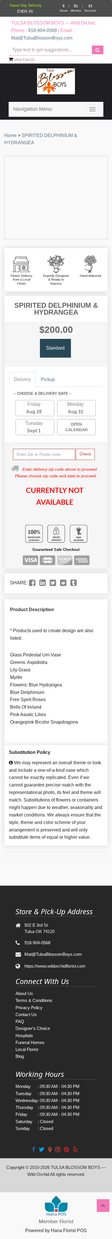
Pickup (48, 379)
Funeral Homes (30, 1042)
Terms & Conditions (34, 1000)
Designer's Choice (33, 1028)
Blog (20, 1056)
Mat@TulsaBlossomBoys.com (41, 37)
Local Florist (27, 1049)
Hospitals (24, 1035)
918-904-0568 (42, 30)
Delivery (22, 379)
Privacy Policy (29, 1007)
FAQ (20, 1021)
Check (85, 454)
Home (10, 135)
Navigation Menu (32, 109)
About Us (24, 993)
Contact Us (26, 1014)
